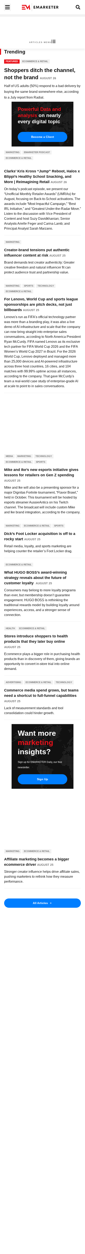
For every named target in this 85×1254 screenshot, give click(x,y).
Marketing (13, 152)
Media (9, 456)
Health (10, 628)
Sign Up (42, 779)
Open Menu (7, 7)
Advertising (13, 682)
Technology (46, 286)
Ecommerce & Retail (35, 61)
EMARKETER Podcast (37, 152)
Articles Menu (40, 42)
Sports (28, 286)
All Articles (42, 903)
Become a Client (42, 136)
